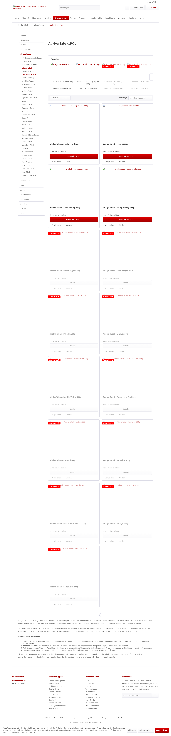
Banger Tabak (27, 104)
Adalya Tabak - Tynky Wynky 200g (88, 82)
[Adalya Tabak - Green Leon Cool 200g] (127, 375)
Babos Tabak (26, 101)
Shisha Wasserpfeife (57, 681)
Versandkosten (80, 718)
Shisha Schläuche (56, 692)
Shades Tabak (27, 158)
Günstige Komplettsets (58, 705)
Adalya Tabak (27, 68)
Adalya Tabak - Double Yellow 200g (65, 397)
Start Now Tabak (28, 169)
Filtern (55, 98)
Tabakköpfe (24, 199)
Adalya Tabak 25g (28, 71)
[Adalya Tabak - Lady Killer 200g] (74, 564)
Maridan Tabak (27, 138)
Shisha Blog (53, 708)
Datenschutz (90, 692)
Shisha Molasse (55, 703)
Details (72, 283)
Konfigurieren (161, 730)
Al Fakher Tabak (28, 81)
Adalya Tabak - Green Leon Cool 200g (120, 397)
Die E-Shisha (90, 700)
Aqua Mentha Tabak (29, 98)
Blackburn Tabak (28, 108)
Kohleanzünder (55, 697)
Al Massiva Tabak (28, 84)
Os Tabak (25, 148)
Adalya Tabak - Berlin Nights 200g (113, 82)
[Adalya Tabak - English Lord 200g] (74, 122)
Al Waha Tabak (27, 91)
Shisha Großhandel (93, 697)
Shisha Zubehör (55, 700)
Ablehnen (132, 730)
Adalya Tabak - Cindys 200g (115, 334)
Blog (22, 213)
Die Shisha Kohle (92, 705)
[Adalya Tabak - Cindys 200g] (127, 311)
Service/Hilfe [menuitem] (152, 2)
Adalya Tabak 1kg (28, 78)
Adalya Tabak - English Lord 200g (64, 144)
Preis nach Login (72, 156)
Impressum (90, 683)
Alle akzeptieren (146, 730)
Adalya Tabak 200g (29, 74)
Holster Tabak (27, 131)
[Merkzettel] (127, 7)
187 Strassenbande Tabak (32, 58)
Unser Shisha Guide (93, 694)
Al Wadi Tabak (27, 88)
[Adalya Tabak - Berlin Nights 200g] (113, 71)
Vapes (22, 185)
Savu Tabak (26, 165)
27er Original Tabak (29, 65)
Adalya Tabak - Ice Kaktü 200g (116, 460)
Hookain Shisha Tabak (30, 135)
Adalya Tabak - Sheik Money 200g (65, 207)
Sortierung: (122, 98)
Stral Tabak (26, 172)
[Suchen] (98, 7)
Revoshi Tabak (27, 152)
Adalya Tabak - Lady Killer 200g (64, 587)
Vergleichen (56, 162)
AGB (87, 681)
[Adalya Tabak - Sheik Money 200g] (74, 185)
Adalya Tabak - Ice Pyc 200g (138, 81)
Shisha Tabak (25, 54)
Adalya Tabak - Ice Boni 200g (62, 460)
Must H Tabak (27, 142)
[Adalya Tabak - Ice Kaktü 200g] (127, 438)
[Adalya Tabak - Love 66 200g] (62, 71)
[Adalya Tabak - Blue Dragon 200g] (127, 248)
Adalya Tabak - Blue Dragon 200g (118, 271)
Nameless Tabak (28, 145)
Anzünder (24, 190)
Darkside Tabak (27, 125)
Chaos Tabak (26, 118)
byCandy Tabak (27, 111)
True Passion (27, 162)
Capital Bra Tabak (28, 115)
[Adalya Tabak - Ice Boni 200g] (74, 438)
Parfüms (23, 208)
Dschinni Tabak (27, 128)
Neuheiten (24, 40)
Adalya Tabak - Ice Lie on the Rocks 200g (68, 523)
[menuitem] (79, 7)
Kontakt (88, 686)
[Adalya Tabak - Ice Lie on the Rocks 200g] (74, 501)
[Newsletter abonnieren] (155, 695)
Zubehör (23, 204)
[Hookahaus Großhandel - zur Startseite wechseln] (31, 10)
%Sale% (23, 35)
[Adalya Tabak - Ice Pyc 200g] (139, 71)
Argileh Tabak (27, 94)
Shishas (23, 45)
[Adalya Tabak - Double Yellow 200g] (74, 375)
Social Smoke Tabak (29, 175)
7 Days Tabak (27, 61)
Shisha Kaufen (91, 708)
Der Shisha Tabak (92, 703)
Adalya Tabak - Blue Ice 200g (62, 334)
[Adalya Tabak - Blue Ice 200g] (74, 311)
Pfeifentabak (25, 180)
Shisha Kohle (25, 194)
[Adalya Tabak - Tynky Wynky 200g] (88, 71)
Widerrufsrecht (91, 689)
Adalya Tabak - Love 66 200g (62, 81)
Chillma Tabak (27, 121)
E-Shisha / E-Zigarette (57, 686)
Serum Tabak (27, 155)
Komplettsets (25, 49)
